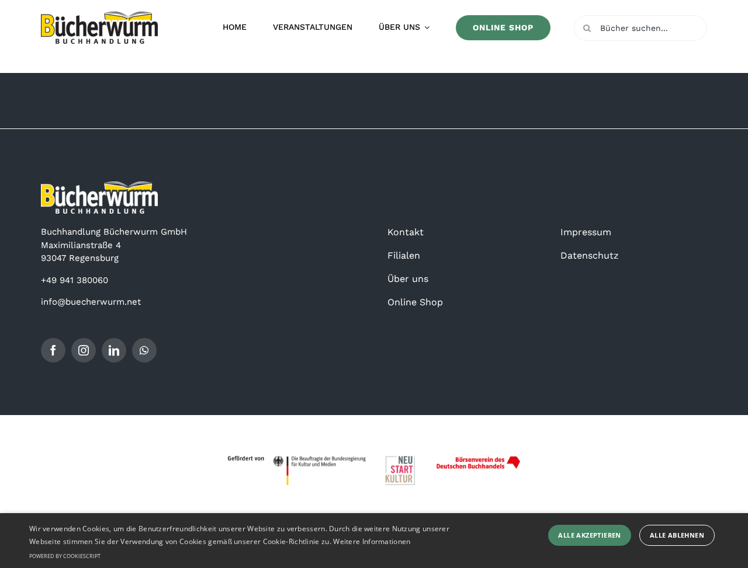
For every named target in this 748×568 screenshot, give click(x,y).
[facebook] (53, 350)
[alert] (374, 540)
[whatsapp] (144, 350)
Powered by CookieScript (65, 556)
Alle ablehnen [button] (677, 535)
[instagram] (83, 350)
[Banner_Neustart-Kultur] (374, 460)
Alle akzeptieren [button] (589, 535)
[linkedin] (114, 350)
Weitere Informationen (371, 541)
